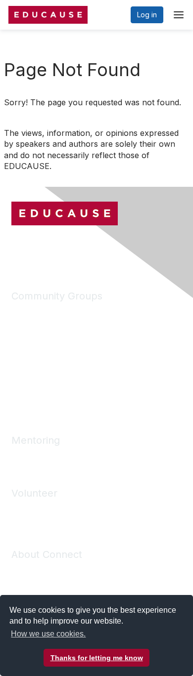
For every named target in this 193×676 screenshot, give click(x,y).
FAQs (19, 585)
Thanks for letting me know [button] (96, 658)
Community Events (41, 371)
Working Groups (37, 385)
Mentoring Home (38, 457)
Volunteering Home (42, 510)
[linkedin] (37, 248)
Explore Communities (45, 327)
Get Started (29, 571)
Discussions (30, 342)
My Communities (37, 312)
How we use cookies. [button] (48, 634)
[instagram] (55, 248)
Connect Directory (41, 356)
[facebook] (18, 248)
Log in (147, 14)
